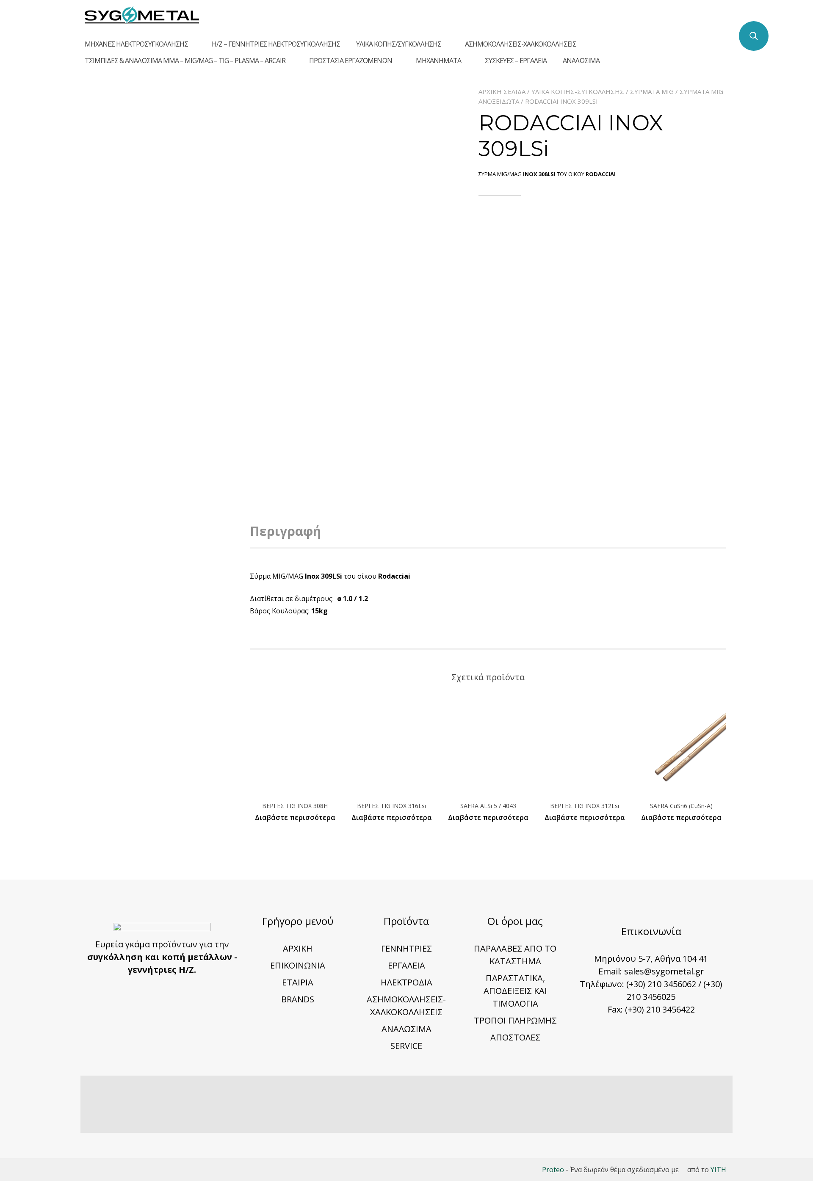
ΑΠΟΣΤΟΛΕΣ (515, 1037)
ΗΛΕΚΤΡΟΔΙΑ (406, 982)
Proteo (553, 1169)
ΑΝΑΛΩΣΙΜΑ (581, 60)
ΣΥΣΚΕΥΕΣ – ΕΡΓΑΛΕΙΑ (516, 60)
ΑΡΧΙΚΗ (297, 948)
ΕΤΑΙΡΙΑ (297, 982)
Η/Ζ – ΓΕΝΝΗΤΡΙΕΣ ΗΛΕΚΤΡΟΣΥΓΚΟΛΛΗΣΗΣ (276, 44)
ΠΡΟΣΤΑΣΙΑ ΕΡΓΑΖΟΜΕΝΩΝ (350, 60)
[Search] (754, 36)
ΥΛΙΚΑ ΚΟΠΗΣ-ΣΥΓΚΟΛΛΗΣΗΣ (577, 91)
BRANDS (297, 999)
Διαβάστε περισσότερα (295, 817)
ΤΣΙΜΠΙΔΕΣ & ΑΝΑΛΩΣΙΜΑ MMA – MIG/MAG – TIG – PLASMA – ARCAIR (185, 60)
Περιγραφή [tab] (285, 531)
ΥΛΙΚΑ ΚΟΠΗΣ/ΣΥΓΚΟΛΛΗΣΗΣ (398, 44)
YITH (718, 1169)
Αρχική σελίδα (501, 91)
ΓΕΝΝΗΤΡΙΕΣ (406, 948)
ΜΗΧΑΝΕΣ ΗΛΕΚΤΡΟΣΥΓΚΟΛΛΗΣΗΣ (136, 44)
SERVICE (406, 1045)
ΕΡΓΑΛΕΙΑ (406, 965)
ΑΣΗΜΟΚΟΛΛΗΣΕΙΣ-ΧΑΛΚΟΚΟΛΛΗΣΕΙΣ (520, 44)
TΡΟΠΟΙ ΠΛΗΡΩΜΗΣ (515, 1020)
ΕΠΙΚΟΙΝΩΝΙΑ (297, 965)
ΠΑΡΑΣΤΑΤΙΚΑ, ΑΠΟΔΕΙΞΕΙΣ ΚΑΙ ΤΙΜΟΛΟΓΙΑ (515, 990)
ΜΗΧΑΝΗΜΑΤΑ (438, 60)
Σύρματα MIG (652, 91)
